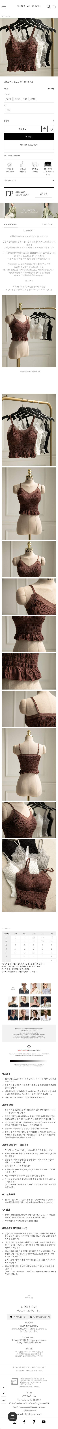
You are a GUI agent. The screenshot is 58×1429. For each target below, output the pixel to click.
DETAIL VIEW (47, 224)
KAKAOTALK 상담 (19, 1317)
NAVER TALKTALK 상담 (41, 1317)
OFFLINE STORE (24, 1367)
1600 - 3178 (30, 1307)
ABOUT (15, 1367)
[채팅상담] (12, 1416)
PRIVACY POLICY (31, 1370)
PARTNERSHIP (20, 1370)
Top (9, 16)
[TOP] (3, 1388)
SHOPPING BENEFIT (38, 1367)
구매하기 (29, 136)
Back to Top (29, 1296)
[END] (3, 1393)
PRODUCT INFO (10, 224)
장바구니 (22, 129)
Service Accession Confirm (29, 1386)
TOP (3, 16)
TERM (40, 1370)
